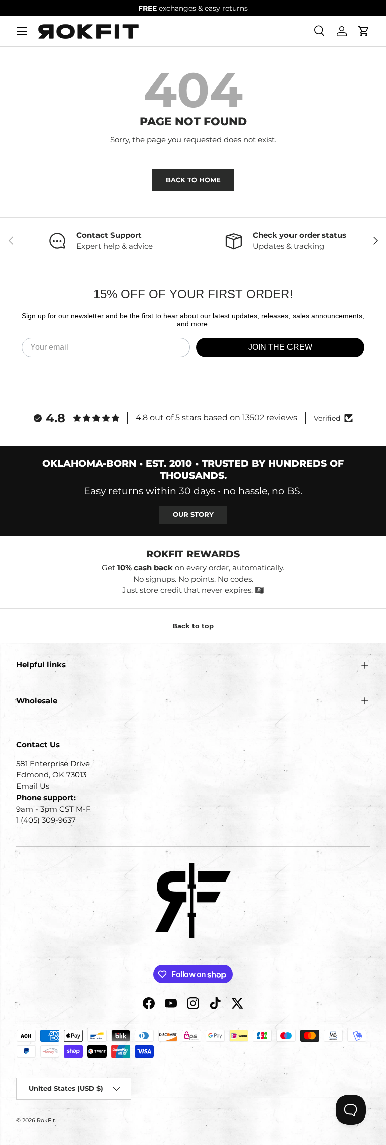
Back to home (193, 179)
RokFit (46, 1120)
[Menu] (22, 31)
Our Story (193, 514)
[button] (364, 31)
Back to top (193, 626)
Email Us (32, 786)
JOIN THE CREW (280, 347)
